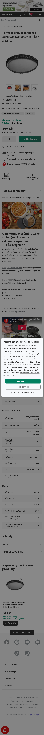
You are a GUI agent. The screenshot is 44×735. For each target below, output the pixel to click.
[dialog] (22, 367)
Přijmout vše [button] (22, 381)
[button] (22, 392)
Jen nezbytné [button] (23, 387)
